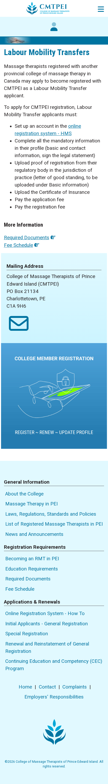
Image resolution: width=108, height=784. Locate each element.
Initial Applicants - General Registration (46, 624)
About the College (24, 494)
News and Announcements (34, 534)
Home (25, 687)
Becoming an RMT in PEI (32, 559)
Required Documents (26, 238)
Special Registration (26, 634)
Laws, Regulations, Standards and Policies (50, 514)
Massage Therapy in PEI (31, 504)
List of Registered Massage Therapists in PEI (54, 524)
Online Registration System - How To (45, 613)
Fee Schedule (18, 245)
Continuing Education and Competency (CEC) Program (53, 664)
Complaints (74, 687)
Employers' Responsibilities (54, 697)
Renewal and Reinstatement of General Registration (47, 647)
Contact (47, 687)
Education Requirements (31, 569)
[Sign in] (54, 29)
